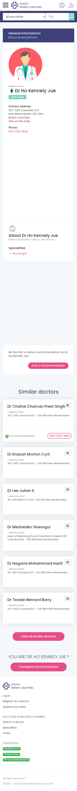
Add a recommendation (48, 365)
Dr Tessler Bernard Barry (29, 599)
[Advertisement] (38, 175)
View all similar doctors (38, 636)
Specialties (10, 727)
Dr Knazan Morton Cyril (28, 454)
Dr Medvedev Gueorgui (28, 527)
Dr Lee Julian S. (21, 490)
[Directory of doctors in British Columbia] (26, 5)
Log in (6, 696)
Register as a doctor (16, 701)
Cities (6, 733)
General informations (24, 33)
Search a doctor (13, 722)
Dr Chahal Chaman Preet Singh (36, 406)
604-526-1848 (18, 131)
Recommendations (23, 37)
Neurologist (19, 253)
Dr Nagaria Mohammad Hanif (35, 563)
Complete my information (38, 667)
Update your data (14, 707)
